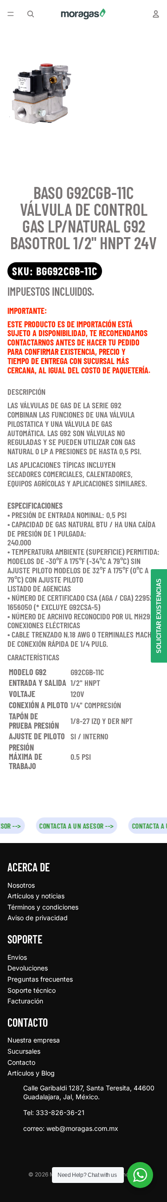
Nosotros (21, 885)
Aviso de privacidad (37, 918)
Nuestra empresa (33, 1040)
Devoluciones (27, 968)
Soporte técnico (31, 990)
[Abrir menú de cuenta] (156, 14)
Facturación (25, 1001)
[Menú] (10, 14)
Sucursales (23, 1051)
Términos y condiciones (42, 907)
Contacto (21, 1062)
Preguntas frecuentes (40, 979)
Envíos (17, 957)
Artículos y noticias (35, 896)
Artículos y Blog (31, 1073)
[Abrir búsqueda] (30, 14)
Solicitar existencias (158, 615)
